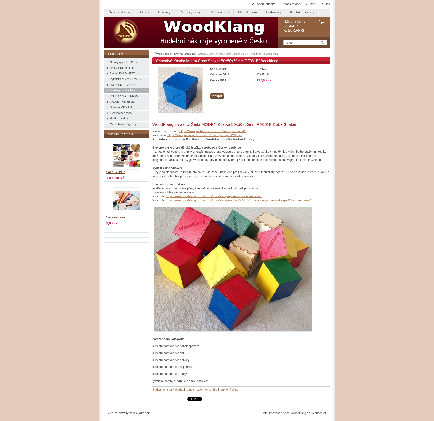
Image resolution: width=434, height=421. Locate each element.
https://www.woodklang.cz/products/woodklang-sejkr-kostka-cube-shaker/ (214, 196)
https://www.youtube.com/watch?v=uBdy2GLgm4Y (212, 131)
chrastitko (210, 389)
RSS (313, 4)
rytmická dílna (229, 389)
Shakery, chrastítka (185, 53)
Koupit (217, 96)
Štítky (156, 389)
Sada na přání (116, 217)
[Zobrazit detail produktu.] (126, 156)
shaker (167, 389)
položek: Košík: (294, 26)
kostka (179, 389)
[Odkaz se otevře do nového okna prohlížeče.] (180, 112)
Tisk (327, 4)
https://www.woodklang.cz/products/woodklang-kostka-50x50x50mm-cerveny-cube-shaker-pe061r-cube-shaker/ (238, 200)
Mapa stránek (293, 4)
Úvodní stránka (265, 4)
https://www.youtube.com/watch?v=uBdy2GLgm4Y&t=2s (204, 135)
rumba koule (194, 389)
